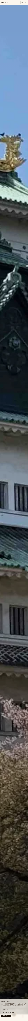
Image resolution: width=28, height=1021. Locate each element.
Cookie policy (4, 1006)
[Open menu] (25, 2)
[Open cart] (21, 2)
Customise (6, 1009)
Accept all (6, 1015)
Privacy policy (10, 1006)
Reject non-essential (9, 1012)
